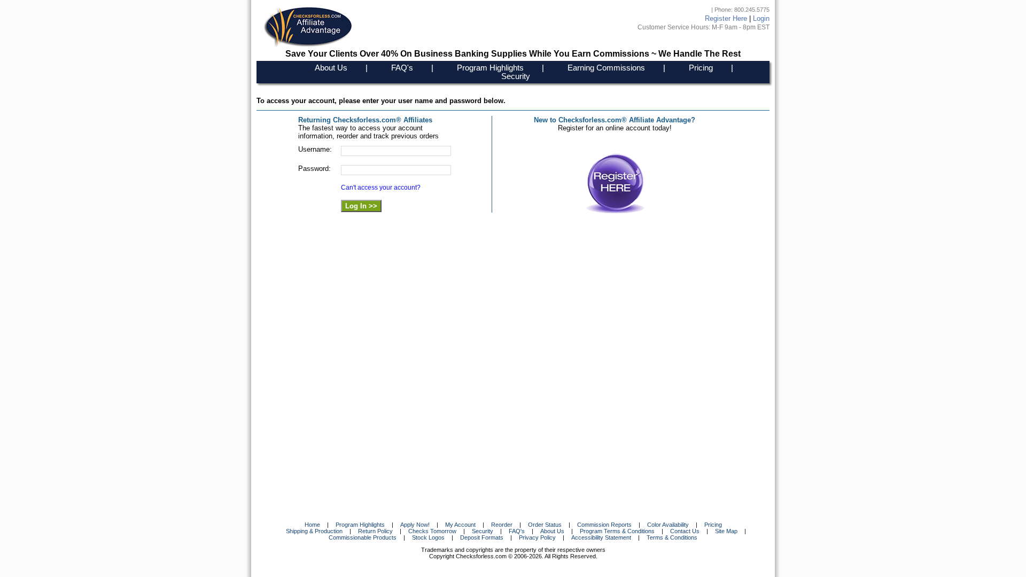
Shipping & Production (314, 531)
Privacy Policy (537, 537)
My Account (460, 524)
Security (515, 76)
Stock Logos (428, 537)
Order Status (545, 524)
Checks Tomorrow (432, 531)
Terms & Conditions (672, 537)
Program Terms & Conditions (617, 531)
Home (312, 524)
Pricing (701, 68)
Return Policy (375, 531)
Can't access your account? (381, 187)
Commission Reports (604, 524)
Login (761, 18)
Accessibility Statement (601, 537)
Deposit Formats (481, 537)
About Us (331, 68)
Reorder (501, 524)
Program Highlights (490, 68)
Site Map (726, 531)
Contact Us (684, 531)
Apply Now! (415, 524)
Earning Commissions (606, 68)
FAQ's (402, 68)
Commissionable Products (363, 537)
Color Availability (668, 524)
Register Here (726, 18)
